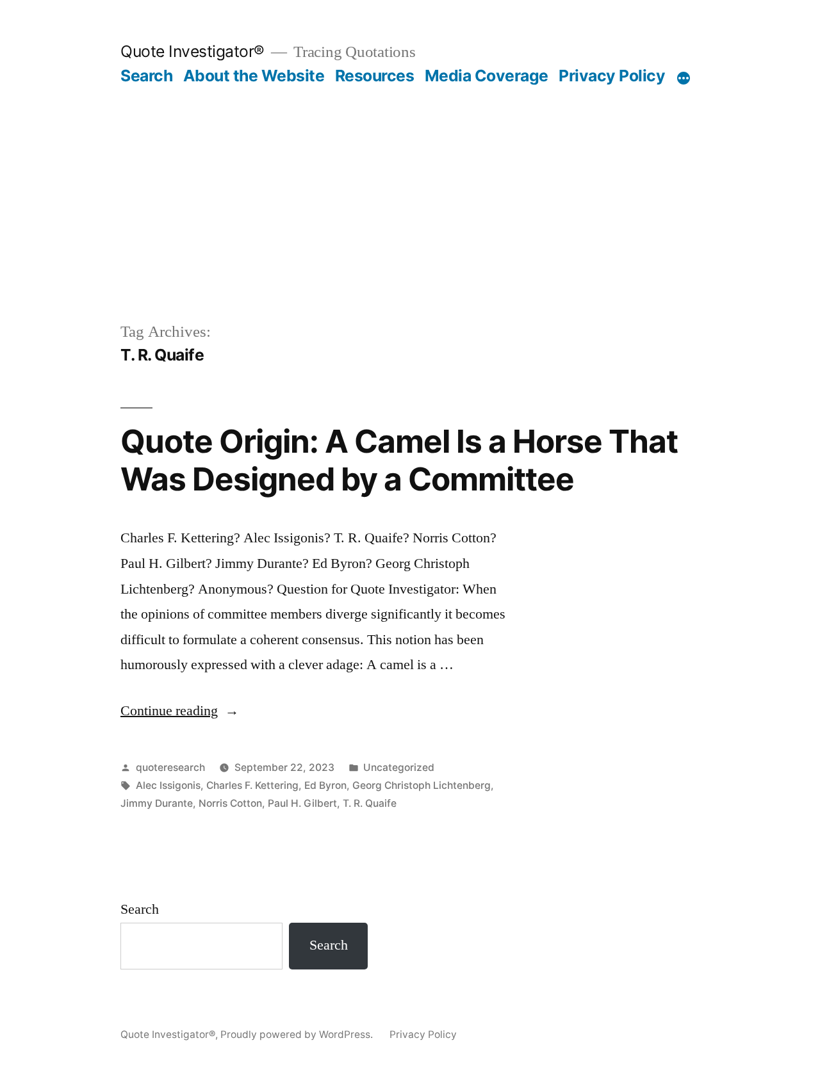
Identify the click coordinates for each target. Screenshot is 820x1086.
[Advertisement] (410, 182)
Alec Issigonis (168, 785)
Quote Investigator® (192, 51)
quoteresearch (170, 767)
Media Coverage (486, 75)
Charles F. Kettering (252, 785)
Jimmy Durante (156, 803)
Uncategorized (398, 767)
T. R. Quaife (370, 803)
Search (146, 75)
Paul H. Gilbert (302, 803)
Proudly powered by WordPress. (297, 1034)
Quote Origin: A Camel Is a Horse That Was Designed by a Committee (399, 460)
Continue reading (179, 711)
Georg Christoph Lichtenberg (421, 785)
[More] (683, 78)
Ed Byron (325, 785)
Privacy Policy (612, 75)
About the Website (254, 75)
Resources (374, 75)
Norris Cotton (230, 803)
